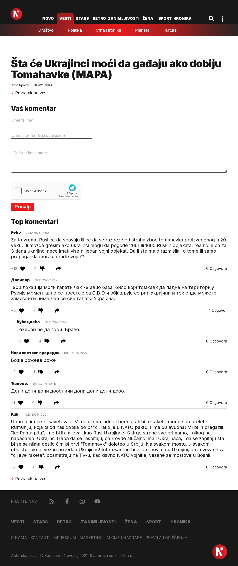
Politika (75, 30)
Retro (99, 18)
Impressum (64, 537)
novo (48, 18)
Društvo (46, 30)
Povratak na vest (31, 93)
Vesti (65, 18)
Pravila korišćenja (166, 537)
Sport (165, 18)
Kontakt (39, 537)
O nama (19, 537)
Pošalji (22, 207)
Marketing (91, 537)
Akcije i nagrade (124, 537)
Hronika (182, 18)
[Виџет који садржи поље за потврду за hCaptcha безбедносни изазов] (46, 191)
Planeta (142, 30)
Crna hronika (108, 30)
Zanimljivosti (123, 18)
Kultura (170, 30)
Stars (82, 18)
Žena (147, 18)
